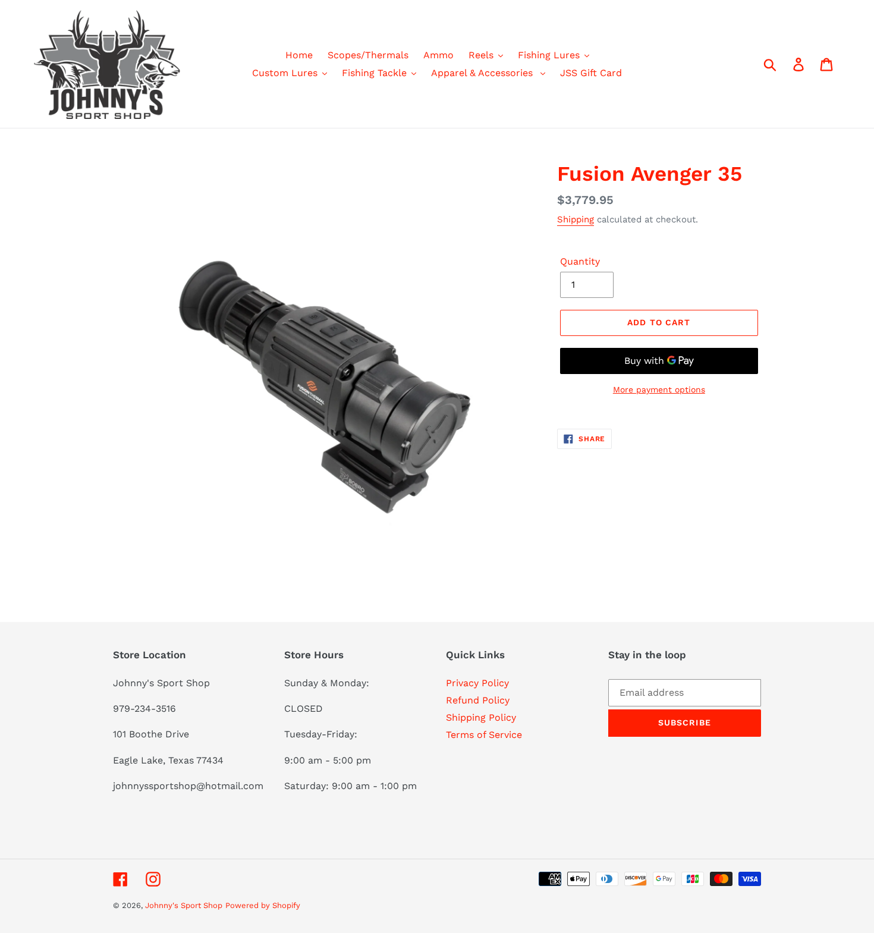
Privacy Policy (477, 683)
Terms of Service (484, 734)
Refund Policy (478, 700)
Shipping (575, 219)
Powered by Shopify (262, 905)
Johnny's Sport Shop (183, 905)
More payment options (659, 389)
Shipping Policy (481, 717)
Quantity (580, 261)
